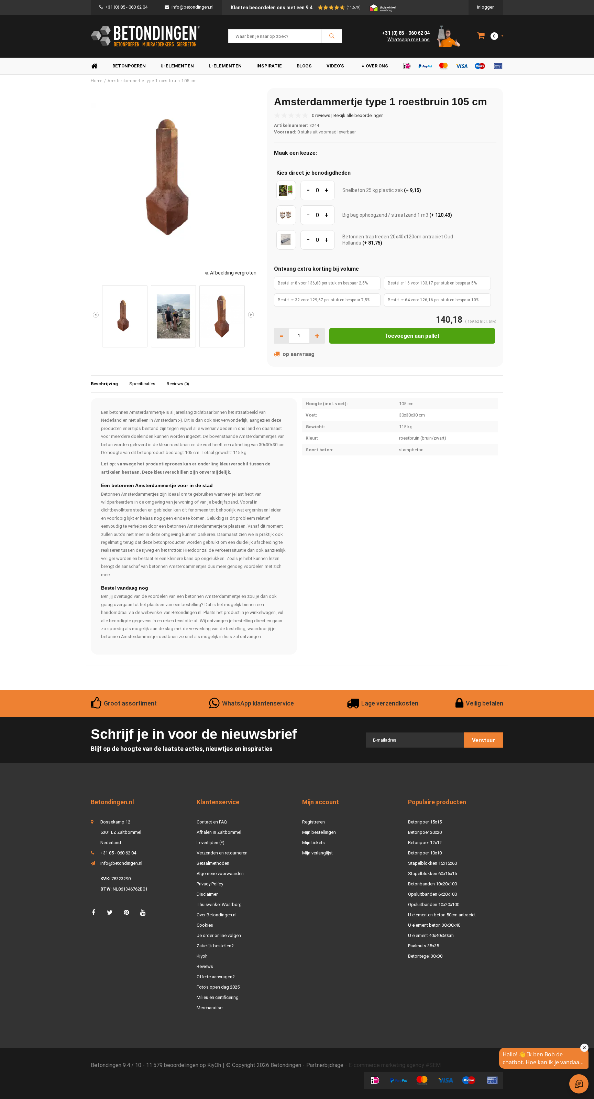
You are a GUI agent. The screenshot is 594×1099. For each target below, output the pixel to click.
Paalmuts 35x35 (423, 945)
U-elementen (177, 65)
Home (94, 66)
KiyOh (214, 1065)
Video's (335, 65)
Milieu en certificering (218, 997)
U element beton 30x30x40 (434, 925)
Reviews (178, 383)
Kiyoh (202, 956)
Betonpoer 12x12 (425, 842)
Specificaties (142, 383)
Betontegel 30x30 (425, 956)
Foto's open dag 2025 (218, 987)
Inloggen (486, 7)
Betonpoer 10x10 (425, 852)
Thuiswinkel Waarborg (219, 904)
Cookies (205, 925)
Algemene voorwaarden (220, 873)
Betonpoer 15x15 (425, 822)
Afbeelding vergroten (233, 273)
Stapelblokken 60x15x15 (432, 873)
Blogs (304, 65)
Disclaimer (207, 894)
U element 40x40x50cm (431, 935)
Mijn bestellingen (319, 832)
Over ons (377, 65)
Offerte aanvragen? (216, 976)
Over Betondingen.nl (216, 914)
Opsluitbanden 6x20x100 (432, 894)
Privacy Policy (210, 883)
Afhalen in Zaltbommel (219, 832)
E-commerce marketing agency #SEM (395, 1065)
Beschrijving (104, 383)
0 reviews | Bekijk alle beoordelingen (348, 115)
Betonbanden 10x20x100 (432, 883)
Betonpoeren (129, 65)
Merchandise (209, 1007)
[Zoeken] (331, 36)
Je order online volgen (219, 935)
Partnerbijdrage (324, 1065)
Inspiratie (269, 65)
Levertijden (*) (210, 842)
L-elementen (225, 65)
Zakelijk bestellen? (215, 945)
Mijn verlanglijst (317, 852)
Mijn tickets (313, 842)
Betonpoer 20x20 (425, 832)
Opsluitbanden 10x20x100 (433, 904)
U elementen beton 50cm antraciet (442, 914)
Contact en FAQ (212, 822)
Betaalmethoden (213, 863)
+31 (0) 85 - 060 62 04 (126, 7)
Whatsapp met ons (408, 39)
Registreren (313, 822)
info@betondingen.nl (192, 7)
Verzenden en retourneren (222, 852)
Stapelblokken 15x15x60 (432, 863)
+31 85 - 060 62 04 (118, 852)
